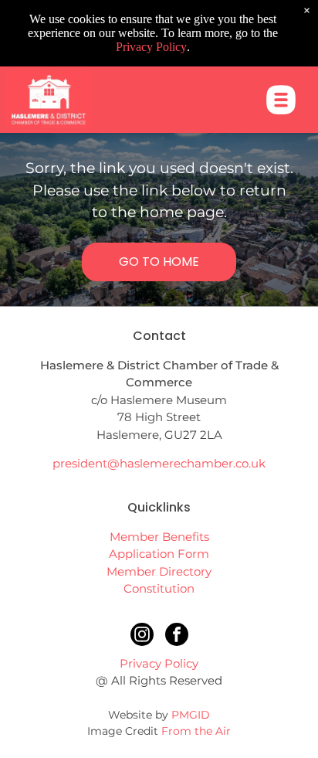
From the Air (196, 731)
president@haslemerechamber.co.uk (159, 463)
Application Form (159, 553)
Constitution (159, 588)
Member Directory (159, 571)
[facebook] (176, 636)
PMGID (190, 715)
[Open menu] (280, 100)
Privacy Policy (159, 663)
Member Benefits (159, 536)
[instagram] (142, 636)
